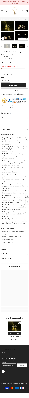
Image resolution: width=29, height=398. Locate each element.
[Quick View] (19, 323)
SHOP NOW (15, 3)
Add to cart (13, 85)
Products (8, 19)
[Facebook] (3, 371)
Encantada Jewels (11, 55)
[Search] (6, 11)
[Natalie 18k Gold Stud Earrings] (14, 326)
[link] (14, 308)
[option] (7, 30)
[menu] (2, 11)
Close (27, 2)
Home (2, 19)
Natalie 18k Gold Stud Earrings (14, 337)
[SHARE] (27, 85)
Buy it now (14, 90)
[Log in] (23, 11)
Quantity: (3, 77)
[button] (23, 39)
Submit (22, 365)
